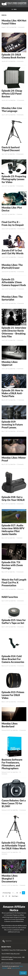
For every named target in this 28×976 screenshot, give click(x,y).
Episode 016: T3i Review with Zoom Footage (12, 565)
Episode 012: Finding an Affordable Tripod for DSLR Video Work (14, 845)
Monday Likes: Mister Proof (14, 459)
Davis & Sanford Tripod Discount (11, 149)
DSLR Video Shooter (14, 4)
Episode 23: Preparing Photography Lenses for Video (14, 179)
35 (24, 892)
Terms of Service (15, 968)
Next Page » (15, 896)
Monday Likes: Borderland (10, 725)
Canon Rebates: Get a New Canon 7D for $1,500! (14, 803)
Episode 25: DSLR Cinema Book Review (13, 56)
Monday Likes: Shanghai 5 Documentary (10, 878)
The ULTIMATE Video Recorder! (10, 953)
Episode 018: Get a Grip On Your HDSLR (13, 498)
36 (3, 896)
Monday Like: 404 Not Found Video (14, 22)
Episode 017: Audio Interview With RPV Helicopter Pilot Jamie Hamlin (13, 530)
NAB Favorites (10, 596)
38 (10, 896)
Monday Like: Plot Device (12, 209)
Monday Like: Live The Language (12, 109)
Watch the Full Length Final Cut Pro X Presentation (14, 582)
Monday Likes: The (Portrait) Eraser (12, 266)
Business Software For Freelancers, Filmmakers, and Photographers (12, 764)
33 (17, 892)
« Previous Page (6, 893)
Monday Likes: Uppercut (10, 363)
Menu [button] (15, 9)
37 (6, 896)
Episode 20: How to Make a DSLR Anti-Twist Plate (12, 393)
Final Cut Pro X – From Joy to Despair (13, 223)
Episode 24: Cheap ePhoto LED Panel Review (12, 93)
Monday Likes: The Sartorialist (12, 298)
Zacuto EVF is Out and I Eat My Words (12, 252)
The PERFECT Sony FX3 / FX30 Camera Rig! (13, 950)
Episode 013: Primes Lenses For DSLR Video (13, 695)
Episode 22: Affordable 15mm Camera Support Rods (14, 282)
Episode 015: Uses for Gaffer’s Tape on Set (14, 621)
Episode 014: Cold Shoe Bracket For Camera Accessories (13, 659)
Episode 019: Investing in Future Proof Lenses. (12, 424)
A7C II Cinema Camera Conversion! (11, 963)
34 (21, 892)
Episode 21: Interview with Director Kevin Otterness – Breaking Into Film (14, 332)
